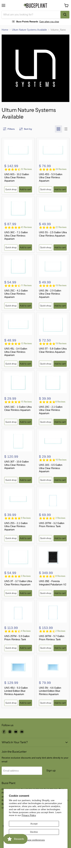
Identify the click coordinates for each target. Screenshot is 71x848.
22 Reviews (61, 227)
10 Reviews (61, 460)
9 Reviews (26, 518)
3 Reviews (60, 518)
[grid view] (58, 129)
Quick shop (11, 189)
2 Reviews (60, 631)
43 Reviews (26, 227)
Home (5, 29)
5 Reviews (26, 576)
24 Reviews (61, 169)
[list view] (65, 129)
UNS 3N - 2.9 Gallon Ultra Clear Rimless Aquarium (50, 293)
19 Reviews (61, 285)
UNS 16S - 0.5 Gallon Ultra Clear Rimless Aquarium (50, 468)
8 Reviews (60, 401)
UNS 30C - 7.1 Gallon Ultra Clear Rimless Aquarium (16, 235)
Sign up (51, 770)
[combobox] (31, 14)
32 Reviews (26, 169)
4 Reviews (26, 631)
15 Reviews (26, 401)
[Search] (64, 14)
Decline (34, 832)
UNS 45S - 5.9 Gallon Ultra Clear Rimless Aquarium (50, 177)
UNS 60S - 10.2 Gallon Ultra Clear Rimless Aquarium (16, 177)
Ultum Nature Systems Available (29, 29)
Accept (33, 823)
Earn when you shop (49, 21)
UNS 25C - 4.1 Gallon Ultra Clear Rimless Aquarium (16, 293)
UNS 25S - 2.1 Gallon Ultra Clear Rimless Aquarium (16, 526)
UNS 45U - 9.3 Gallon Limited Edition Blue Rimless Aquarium (16, 691)
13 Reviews (26, 343)
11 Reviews (26, 285)
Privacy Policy (29, 815)
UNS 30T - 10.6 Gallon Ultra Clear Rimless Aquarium (16, 464)
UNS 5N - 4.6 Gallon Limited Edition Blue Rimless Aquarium (50, 691)
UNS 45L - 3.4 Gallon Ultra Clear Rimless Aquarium (15, 351)
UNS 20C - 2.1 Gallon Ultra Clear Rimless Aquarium (50, 410)
